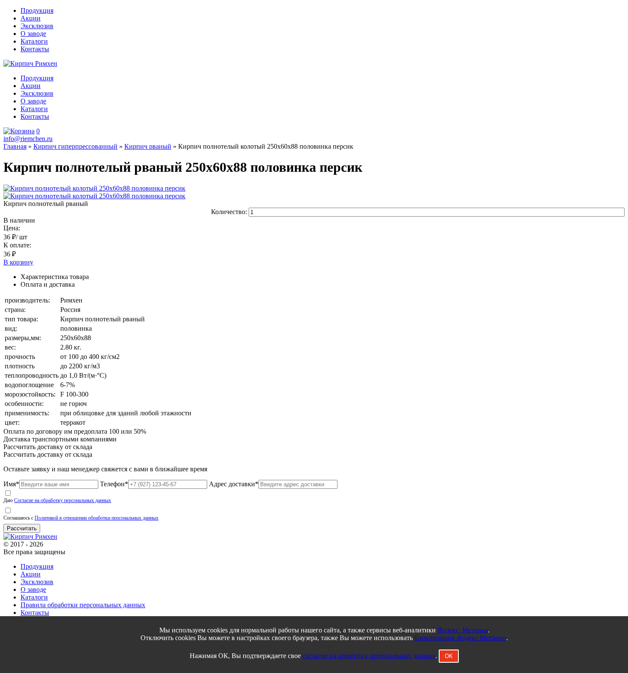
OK (449, 656)
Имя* (11, 484)
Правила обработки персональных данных (83, 604)
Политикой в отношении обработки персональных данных (96, 518)
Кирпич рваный (147, 146)
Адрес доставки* (233, 484)
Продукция (37, 10)
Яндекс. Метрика (462, 630)
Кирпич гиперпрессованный (75, 146)
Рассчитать (22, 528)
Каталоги (34, 41)
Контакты (35, 49)
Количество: (230, 211)
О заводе (33, 33)
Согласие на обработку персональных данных (62, 500)
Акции (31, 18)
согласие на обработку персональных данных (368, 655)
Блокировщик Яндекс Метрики (460, 637)
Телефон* (114, 484)
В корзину (18, 262)
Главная (14, 146)
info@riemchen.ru (28, 138)
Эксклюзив (37, 25)
